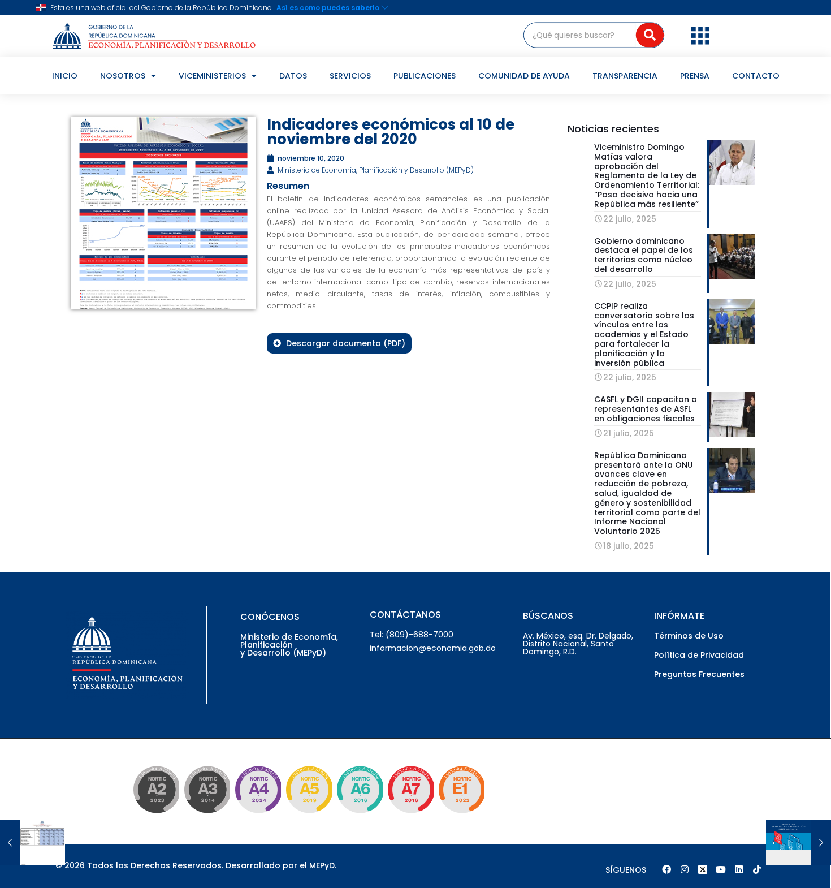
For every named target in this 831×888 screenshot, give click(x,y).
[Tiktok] (757, 869)
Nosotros (122, 75)
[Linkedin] (739, 869)
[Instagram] (685, 869)
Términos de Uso (689, 635)
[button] (700, 35)
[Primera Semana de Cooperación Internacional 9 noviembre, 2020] (798, 842)
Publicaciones (424, 75)
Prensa (694, 75)
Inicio (64, 75)
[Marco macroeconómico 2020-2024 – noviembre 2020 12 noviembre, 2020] (32, 842)
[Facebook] (666, 869)
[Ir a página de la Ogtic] (153, 815)
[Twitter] (703, 869)
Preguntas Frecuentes (699, 674)
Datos (293, 75)
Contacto (756, 75)
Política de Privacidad (699, 655)
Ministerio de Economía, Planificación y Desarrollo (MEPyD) (289, 644)
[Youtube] (721, 869)
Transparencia (624, 75)
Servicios (350, 75)
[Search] (649, 35)
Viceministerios (212, 75)
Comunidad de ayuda (524, 75)
